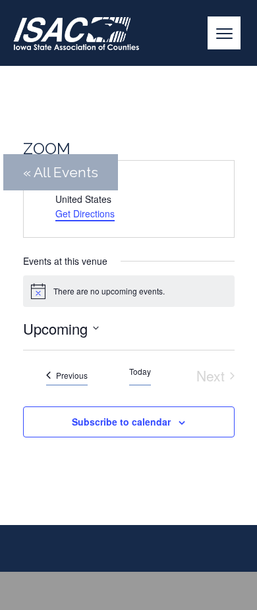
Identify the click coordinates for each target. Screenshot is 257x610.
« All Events (60, 172)
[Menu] (224, 32)
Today (140, 371)
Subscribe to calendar (121, 421)
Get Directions (85, 213)
